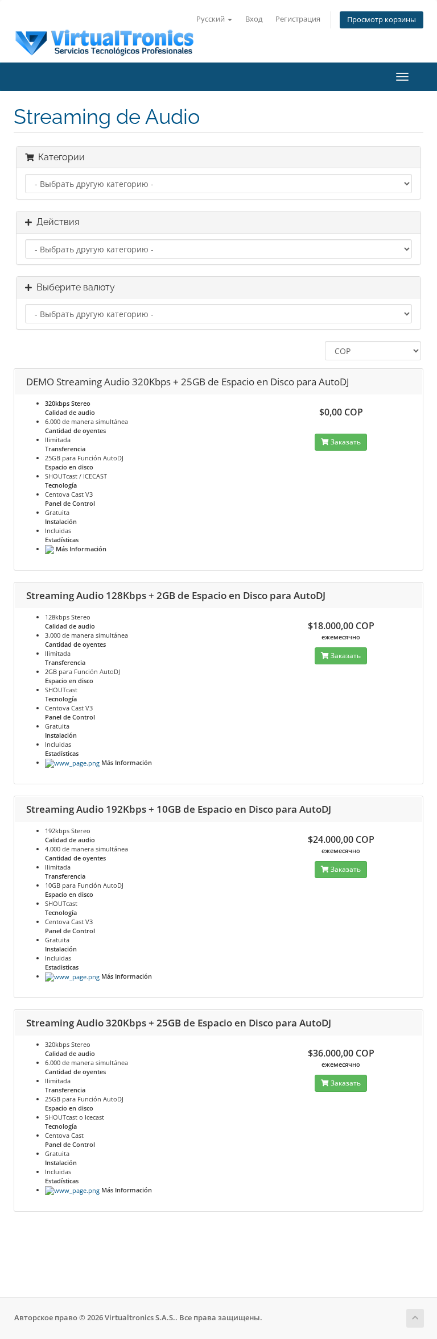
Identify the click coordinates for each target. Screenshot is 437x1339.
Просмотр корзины (381, 19)
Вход (253, 19)
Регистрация (297, 19)
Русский (211, 19)
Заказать (345, 442)
